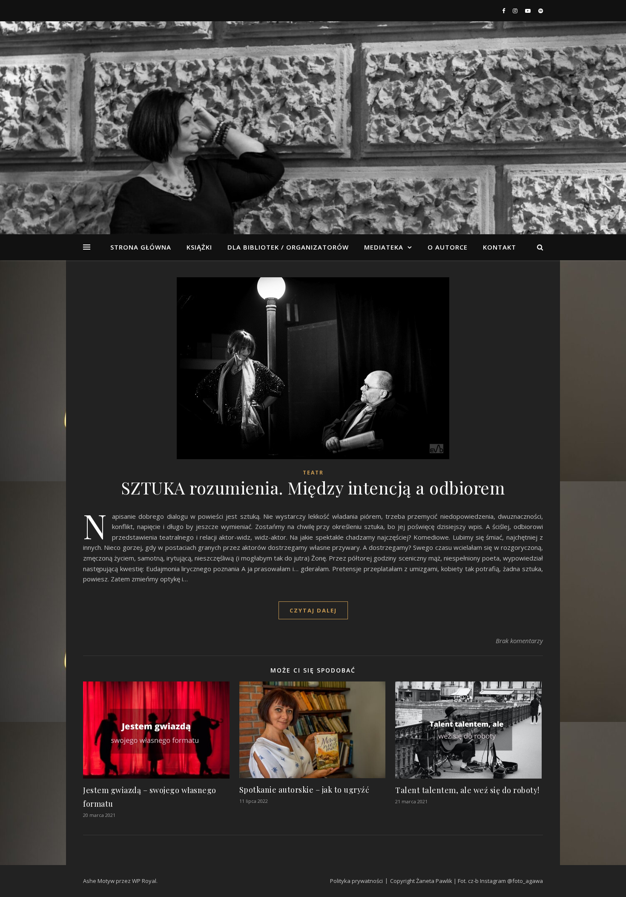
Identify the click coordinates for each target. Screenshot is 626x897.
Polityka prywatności (356, 881)
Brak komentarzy (519, 640)
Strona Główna (140, 247)
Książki (199, 247)
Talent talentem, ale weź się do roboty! (467, 790)
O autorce (448, 247)
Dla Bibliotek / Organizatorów (288, 247)
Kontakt (499, 247)
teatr (313, 472)
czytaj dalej (313, 610)
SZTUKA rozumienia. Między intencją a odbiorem (313, 487)
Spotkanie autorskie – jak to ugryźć (304, 790)
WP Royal (144, 881)
